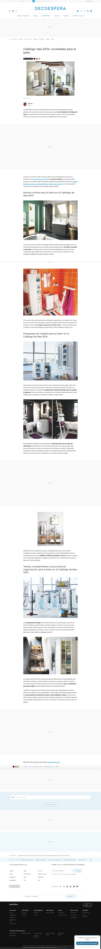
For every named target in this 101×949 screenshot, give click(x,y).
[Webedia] (13, 904)
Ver (51, 804)
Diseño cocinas (82, 859)
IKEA (36, 762)
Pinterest (78, 11)
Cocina (29, 39)
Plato (52, 39)
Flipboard (37, 59)
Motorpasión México (61, 933)
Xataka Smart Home (13, 920)
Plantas (12, 871)
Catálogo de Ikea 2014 (40, 179)
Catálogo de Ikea (38, 766)
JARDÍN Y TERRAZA (23, 16)
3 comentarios (29, 58)
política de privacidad (71, 874)
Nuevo (13, 11)
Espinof (35, 915)
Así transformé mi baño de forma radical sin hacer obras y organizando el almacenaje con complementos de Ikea (43, 855)
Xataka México (13, 933)
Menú (10, 11)
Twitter (84, 11)
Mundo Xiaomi (13, 923)
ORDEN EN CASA (78, 16)
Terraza (20, 39)
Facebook (81, 11)
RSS (70, 886)
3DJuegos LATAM (26, 933)
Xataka (11, 912)
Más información (63, 947)
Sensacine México (38, 933)
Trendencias (73, 912)
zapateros (40, 877)
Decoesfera (73, 915)
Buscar (16, 11)
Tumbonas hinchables (41, 859)
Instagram (88, 11)
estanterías (13, 877)
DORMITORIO (46, 16)
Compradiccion (74, 917)
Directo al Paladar (50, 912)
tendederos (13, 880)
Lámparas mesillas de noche (69, 859)
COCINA (56, 16)
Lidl (25, 39)
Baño (30, 766)
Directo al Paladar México (50, 933)
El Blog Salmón (86, 912)
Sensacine (36, 912)
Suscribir (78, 870)
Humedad (41, 39)
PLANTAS (66, 16)
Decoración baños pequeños (26, 859)
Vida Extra (24, 915)
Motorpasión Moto (62, 915)
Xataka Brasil (13, 935)
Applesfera (12, 917)
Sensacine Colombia (36, 936)
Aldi (39, 880)
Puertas (47, 39)
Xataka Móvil (13, 915)
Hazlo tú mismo (42, 874)
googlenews (91, 11)
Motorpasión (61, 912)
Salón (11, 874)
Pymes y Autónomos (85, 915)
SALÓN (35, 16)
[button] (31, 103)
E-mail (39, 59)
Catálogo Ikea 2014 (54, 762)
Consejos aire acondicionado (54, 859)
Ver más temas (14, 886)
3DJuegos (24, 912)
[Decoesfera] (50, 7)
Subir (86, 905)
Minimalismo (27, 874)
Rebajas (35, 39)
